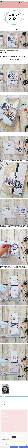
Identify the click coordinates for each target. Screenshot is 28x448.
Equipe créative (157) (4, 406)
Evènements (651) (3, 404)
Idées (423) (2, 399)
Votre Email (3, 433)
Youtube (16, 431)
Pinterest (16, 429)
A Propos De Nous (4, 418)
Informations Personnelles (5, 426)
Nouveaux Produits (17, 414)
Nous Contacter (3, 421)
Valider (14, 437)
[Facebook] (27, 113)
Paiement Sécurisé (4, 419)
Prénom (15, 433)
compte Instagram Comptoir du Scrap (11, 94)
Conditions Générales (4, 416)
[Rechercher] (16, 29)
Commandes (3, 427)
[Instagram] (27, 114)
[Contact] (27, 116)
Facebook (16, 426)
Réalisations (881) (4, 401)
